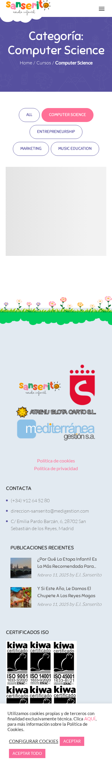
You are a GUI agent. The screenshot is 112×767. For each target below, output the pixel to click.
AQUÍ (90, 718)
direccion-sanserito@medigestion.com (50, 511)
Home (26, 63)
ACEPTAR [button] (72, 741)
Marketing (31, 148)
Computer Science (67, 114)
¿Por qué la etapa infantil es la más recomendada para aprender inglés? (67, 563)
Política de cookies (56, 460)
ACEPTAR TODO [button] (27, 753)
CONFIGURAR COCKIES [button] (33, 741)
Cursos (43, 63)
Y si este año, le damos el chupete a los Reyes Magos (66, 592)
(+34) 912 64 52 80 (30, 500)
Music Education (75, 148)
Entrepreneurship (56, 131)
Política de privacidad (56, 468)
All (29, 114)
